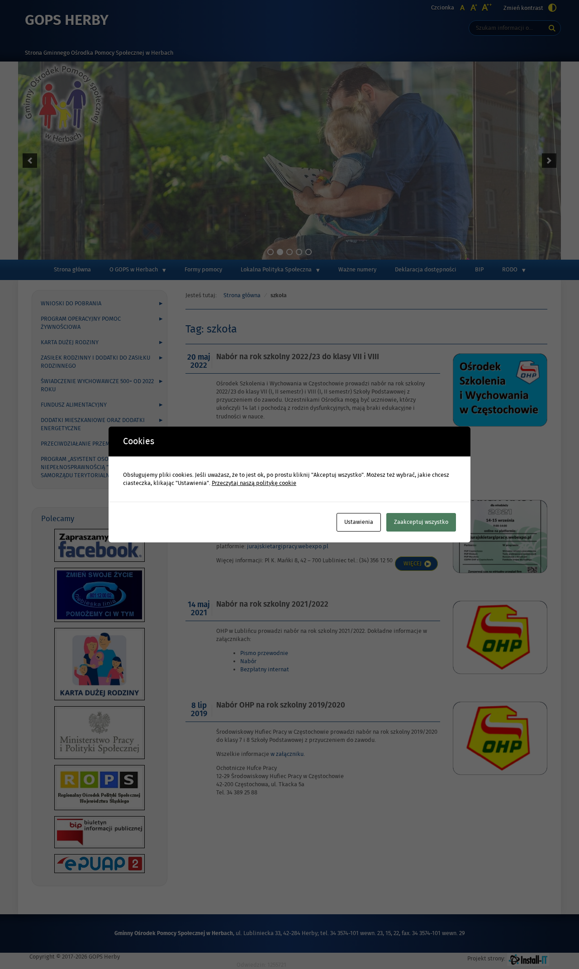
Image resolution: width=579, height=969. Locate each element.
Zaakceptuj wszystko (421, 522)
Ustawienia (358, 522)
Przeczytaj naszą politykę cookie (254, 483)
